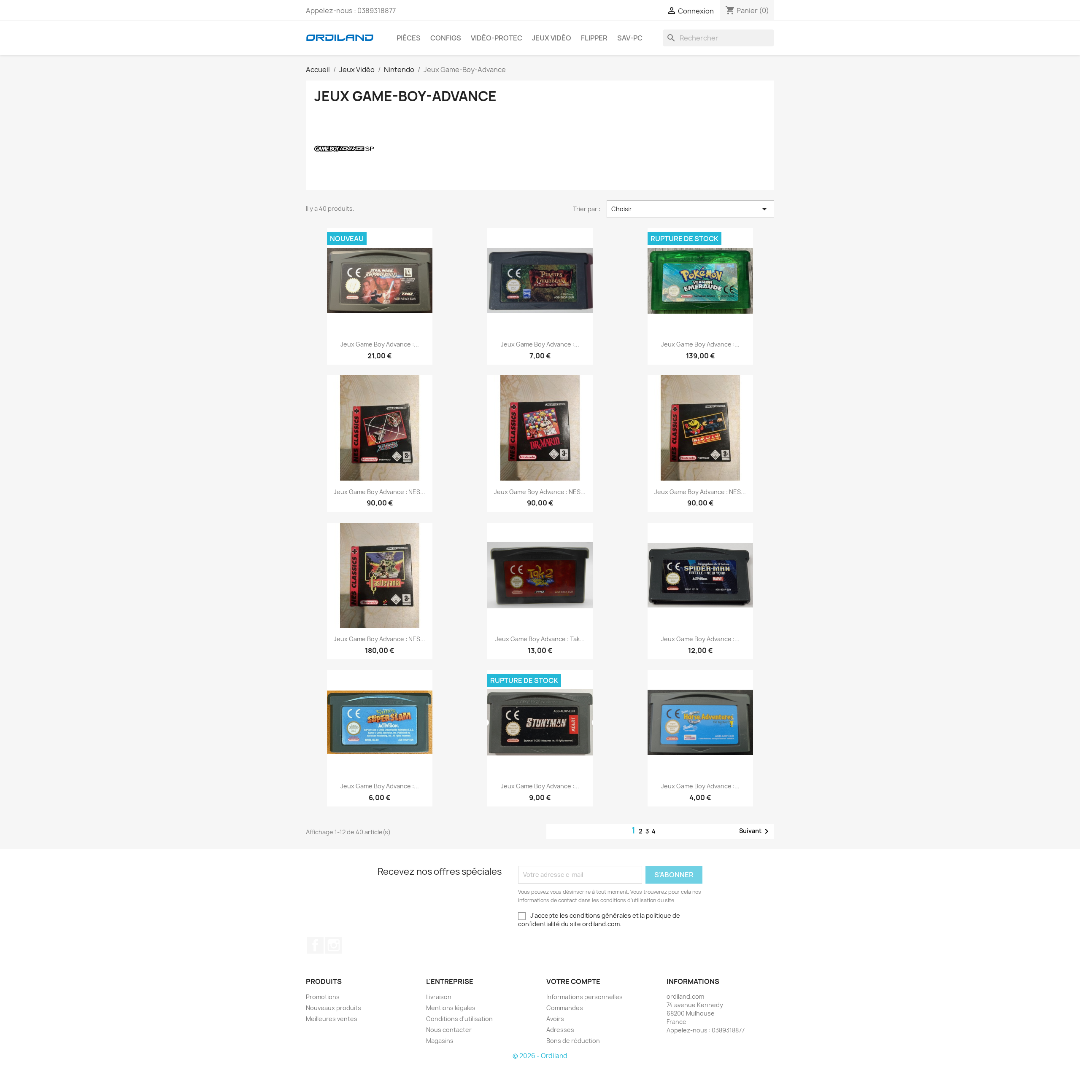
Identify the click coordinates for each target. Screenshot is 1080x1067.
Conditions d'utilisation (459, 1019)
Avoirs (555, 1019)
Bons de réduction (573, 1041)
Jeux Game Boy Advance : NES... (379, 492)
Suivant (755, 831)
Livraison (438, 997)
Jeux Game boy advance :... (379, 344)
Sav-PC (630, 38)
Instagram (333, 945)
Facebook (315, 945)
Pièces (409, 38)
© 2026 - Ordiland (540, 1055)
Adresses (560, 1030)
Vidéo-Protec (496, 38)
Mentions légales (450, 1008)
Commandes (564, 1008)
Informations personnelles (584, 997)
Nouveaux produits (333, 1008)
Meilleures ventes (331, 1019)
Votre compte (573, 981)
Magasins (440, 1041)
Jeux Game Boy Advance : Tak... (540, 639)
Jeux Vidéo (551, 38)
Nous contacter (449, 1030)
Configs (445, 38)
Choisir (690, 209)
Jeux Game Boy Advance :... (540, 344)
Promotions (323, 997)
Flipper (594, 38)
